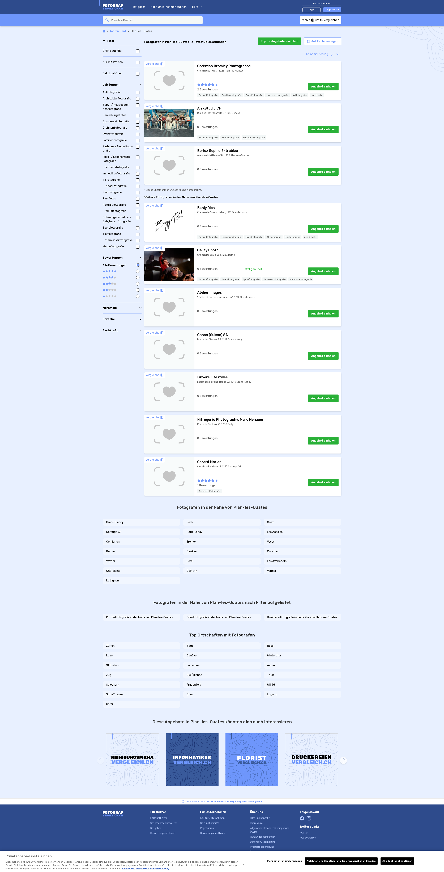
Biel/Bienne (194, 675)
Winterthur (274, 655)
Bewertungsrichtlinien (162, 833)
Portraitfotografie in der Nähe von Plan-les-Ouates (139, 617)
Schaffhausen (115, 694)
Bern (190, 645)
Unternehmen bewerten (163, 823)
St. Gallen (112, 665)
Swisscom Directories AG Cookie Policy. (146, 868)
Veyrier (110, 561)
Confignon (113, 541)
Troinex (191, 541)
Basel (270, 645)
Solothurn (112, 684)
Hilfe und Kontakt (260, 818)
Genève (192, 551)
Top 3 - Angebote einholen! (279, 41)
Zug (108, 675)
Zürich (110, 645)
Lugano (272, 694)
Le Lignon (112, 580)
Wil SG (271, 684)
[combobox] (156, 20)
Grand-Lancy (114, 522)
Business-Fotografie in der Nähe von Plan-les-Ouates (302, 617)
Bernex (111, 551)
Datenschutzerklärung (262, 841)
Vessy (271, 541)
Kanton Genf (118, 31)
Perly (190, 522)
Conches (273, 551)
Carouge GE (113, 532)
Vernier (271, 570)
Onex (270, 522)
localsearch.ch (308, 837)
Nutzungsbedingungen (262, 836)
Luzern (110, 655)
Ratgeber (139, 7)
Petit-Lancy (194, 532)
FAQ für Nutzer (158, 818)
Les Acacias (275, 532)
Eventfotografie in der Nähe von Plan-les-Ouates (219, 617)
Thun (270, 675)
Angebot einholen (323, 86)
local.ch (304, 832)
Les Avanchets (277, 561)
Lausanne (193, 665)
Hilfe (195, 7)
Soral (190, 561)
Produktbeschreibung (262, 846)
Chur (190, 694)
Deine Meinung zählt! (224, 801)
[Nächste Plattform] (343, 760)
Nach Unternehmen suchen (169, 7)
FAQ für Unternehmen (212, 818)
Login (311, 10)
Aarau (271, 665)
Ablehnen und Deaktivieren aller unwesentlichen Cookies (341, 861)
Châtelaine (113, 570)
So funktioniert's (209, 823)
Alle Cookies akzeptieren (397, 861)
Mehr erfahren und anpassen (284, 861)
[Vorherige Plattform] (100, 760)
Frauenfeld (194, 684)
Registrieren (332, 10)
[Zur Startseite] (116, 7)
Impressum (256, 823)
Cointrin (192, 570)
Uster (109, 704)
